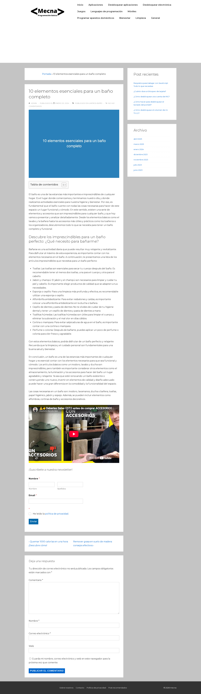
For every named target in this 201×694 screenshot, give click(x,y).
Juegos (81, 11)
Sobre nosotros (66, 688)
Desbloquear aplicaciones (123, 5)
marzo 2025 (139, 144)
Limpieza (141, 18)
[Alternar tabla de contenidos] (62, 185)
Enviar (33, 521)
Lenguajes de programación (107, 11)
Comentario (36, 580)
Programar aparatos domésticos (95, 18)
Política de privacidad (96, 688)
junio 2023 (138, 170)
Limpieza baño (95, 103)
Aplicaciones (95, 5)
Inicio (80, 5)
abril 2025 (138, 139)
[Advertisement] (100, 43)
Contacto (80, 688)
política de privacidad (56, 513)
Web (31, 646)
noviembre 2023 (141, 160)
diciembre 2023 (141, 154)
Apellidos (61, 489)
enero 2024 (139, 149)
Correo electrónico (39, 633)
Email (33, 495)
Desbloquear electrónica (157, 5)
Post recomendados (117, 688)
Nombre (33, 489)
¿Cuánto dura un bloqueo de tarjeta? (150, 91)
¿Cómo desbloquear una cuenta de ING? (152, 96)
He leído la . (51, 513)
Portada (46, 74)
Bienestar (124, 18)
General (155, 18)
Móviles (132, 11)
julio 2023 (138, 165)
